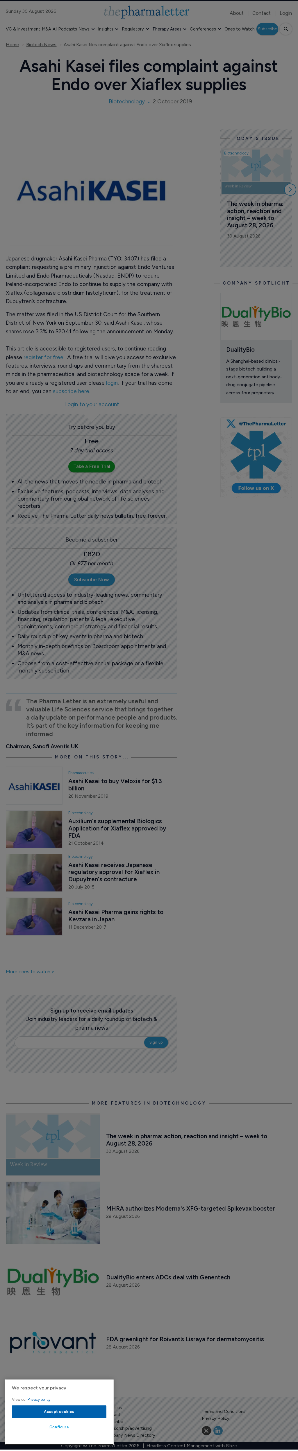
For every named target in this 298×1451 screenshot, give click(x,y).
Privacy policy (39, 1399)
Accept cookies (59, 1411)
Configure (59, 1427)
